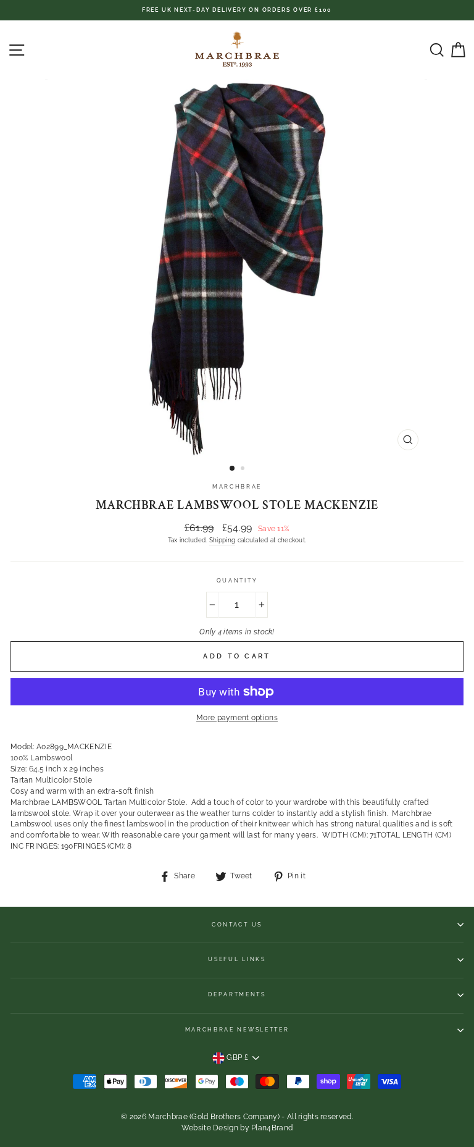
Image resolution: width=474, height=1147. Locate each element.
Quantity (237, 581)
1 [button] (233, 469)
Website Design (209, 1128)
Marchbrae (237, 487)
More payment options (237, 717)
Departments (236, 994)
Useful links (236, 959)
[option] (237, 10)
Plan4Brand (272, 1128)
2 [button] (244, 469)
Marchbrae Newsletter (237, 1030)
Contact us (237, 925)
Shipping (222, 540)
